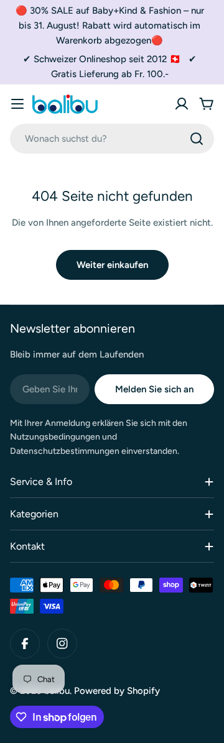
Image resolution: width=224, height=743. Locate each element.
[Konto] (181, 103)
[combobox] (112, 139)
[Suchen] (196, 138)
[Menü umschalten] (17, 103)
